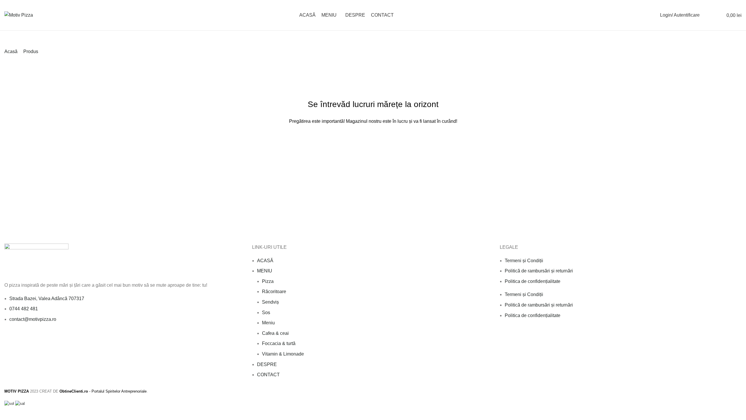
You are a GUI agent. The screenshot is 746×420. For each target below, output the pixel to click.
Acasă (10, 51)
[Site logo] (18, 14)
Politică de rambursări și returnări (539, 270)
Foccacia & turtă (278, 343)
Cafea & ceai (275, 333)
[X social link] (14, 338)
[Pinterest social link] (34, 338)
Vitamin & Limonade (283, 353)
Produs (30, 51)
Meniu (268, 322)
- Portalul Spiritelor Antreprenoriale (103, 391)
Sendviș (270, 302)
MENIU (264, 270)
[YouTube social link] (27, 338)
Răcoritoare (274, 291)
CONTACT (268, 374)
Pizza (268, 281)
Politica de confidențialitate (532, 281)
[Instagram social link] (21, 338)
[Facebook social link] (7, 338)
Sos (266, 312)
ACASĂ (265, 260)
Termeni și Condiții (524, 260)
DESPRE (267, 364)
